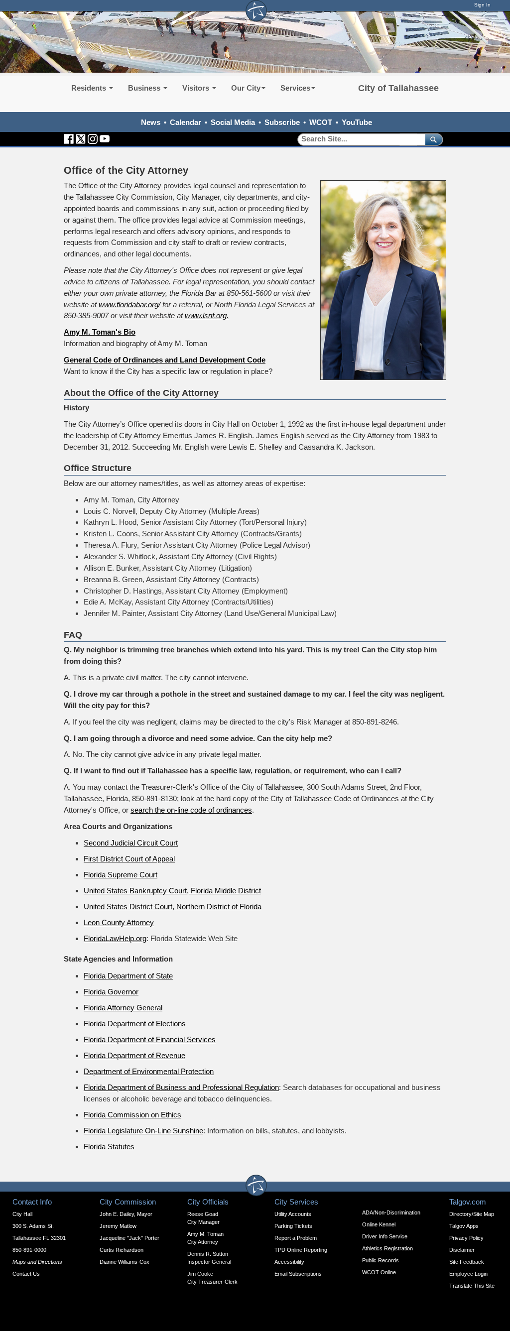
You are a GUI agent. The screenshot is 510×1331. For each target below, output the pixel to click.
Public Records (380, 1260)
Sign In (482, 4)
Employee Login (468, 1274)
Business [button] (145, 88)
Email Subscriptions (298, 1274)
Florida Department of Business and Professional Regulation (181, 1087)
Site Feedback (466, 1262)
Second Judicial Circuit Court (131, 843)
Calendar (185, 122)
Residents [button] (89, 88)
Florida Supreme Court (120, 874)
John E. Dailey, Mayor (126, 1214)
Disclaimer (462, 1250)
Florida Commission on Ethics (132, 1114)
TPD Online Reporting (300, 1250)
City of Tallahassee (398, 88)
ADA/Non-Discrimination (391, 1212)
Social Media (233, 122)
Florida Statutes (109, 1146)
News (150, 122)
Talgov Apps (464, 1226)
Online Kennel (378, 1224)
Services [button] (295, 88)
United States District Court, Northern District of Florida (172, 906)
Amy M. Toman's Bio (99, 332)
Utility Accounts (292, 1214)
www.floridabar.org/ (129, 304)
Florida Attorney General (123, 1007)
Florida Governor (111, 991)
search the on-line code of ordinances (191, 810)
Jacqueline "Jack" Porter (129, 1238)
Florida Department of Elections (135, 1023)
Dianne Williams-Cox (124, 1262)
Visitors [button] (196, 88)
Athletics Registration (387, 1248)
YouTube (357, 122)
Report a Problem (295, 1238)
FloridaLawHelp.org (115, 938)
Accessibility (289, 1262)
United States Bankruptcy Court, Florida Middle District (172, 890)
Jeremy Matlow (118, 1226)
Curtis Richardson (121, 1250)
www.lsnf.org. (207, 315)
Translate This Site (472, 1286)
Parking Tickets (293, 1226)
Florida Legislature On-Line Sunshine (143, 1130)
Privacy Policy (466, 1238)
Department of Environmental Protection (149, 1071)
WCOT (320, 122)
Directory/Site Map (471, 1214)
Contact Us (26, 1274)
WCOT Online (379, 1272)
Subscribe (282, 122)
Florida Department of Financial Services (150, 1039)
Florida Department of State (128, 975)
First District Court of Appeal (129, 858)
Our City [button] (245, 88)
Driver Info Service (384, 1236)
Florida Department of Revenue (134, 1055)
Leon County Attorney (119, 922)
